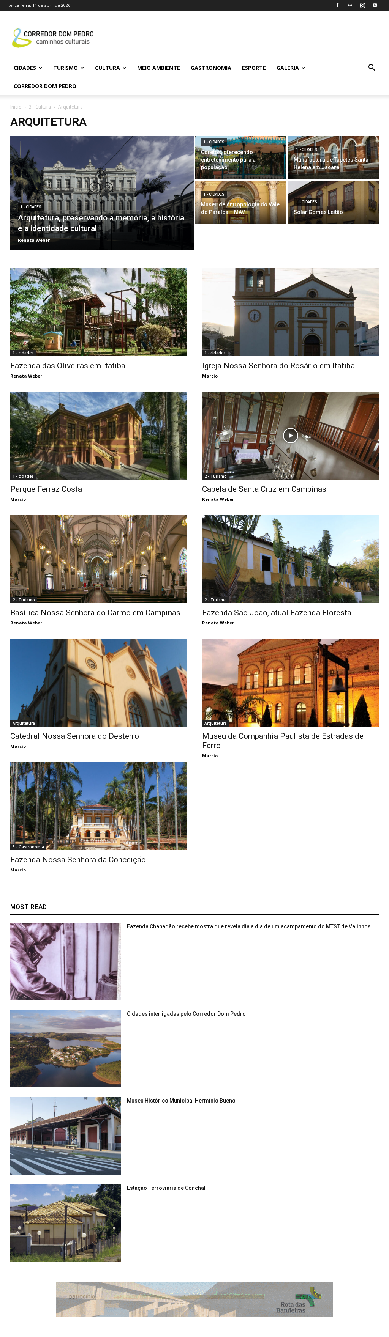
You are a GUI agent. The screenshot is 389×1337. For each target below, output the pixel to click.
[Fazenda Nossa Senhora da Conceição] (98, 806)
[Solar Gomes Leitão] (333, 202)
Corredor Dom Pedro (45, 86)
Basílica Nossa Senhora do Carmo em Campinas (95, 612)
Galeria (288, 67)
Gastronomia (211, 67)
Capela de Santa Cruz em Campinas (264, 489)
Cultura (107, 67)
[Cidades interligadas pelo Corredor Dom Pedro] (65, 1049)
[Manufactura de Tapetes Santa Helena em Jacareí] (333, 157)
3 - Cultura (40, 107)
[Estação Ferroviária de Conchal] (65, 1223)
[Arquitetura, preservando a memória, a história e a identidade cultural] (102, 193)
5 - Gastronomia (28, 846)
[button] (371, 68)
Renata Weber (26, 376)
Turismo (65, 67)
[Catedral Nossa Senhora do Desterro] (98, 683)
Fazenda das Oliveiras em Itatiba (67, 365)
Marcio (210, 376)
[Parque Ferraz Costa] (98, 436)
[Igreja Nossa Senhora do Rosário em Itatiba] (290, 312)
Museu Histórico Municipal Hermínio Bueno (181, 1101)
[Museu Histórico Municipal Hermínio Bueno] (65, 1136)
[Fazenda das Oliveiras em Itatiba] (98, 312)
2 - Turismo (215, 476)
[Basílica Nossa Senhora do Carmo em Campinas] (98, 559)
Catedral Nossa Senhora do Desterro (74, 736)
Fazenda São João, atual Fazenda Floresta (276, 612)
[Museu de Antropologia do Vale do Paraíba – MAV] (240, 202)
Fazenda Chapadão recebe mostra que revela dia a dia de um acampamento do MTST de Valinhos (249, 926)
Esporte (254, 67)
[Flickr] (350, 5)
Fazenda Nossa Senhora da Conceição (78, 859)
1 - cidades (31, 207)
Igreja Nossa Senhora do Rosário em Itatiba (278, 365)
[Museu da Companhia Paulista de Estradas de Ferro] (290, 683)
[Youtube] (375, 5)
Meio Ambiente (158, 67)
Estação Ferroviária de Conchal (166, 1188)
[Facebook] (337, 5)
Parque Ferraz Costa (46, 489)
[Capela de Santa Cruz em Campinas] (290, 436)
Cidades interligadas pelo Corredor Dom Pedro (186, 1014)
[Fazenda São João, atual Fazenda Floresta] (290, 559)
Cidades (25, 67)
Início (16, 107)
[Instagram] (362, 5)
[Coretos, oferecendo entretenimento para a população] (240, 157)
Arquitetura (24, 723)
